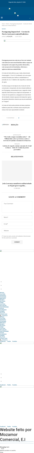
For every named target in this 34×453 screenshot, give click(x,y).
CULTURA (2, 294)
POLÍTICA (2, 312)
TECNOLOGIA (3, 314)
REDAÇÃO (9, 36)
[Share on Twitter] (23, 118)
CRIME (1, 302)
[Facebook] (8, 4)
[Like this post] (20, 118)
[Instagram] (13, 4)
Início (3, 24)
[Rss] (25, 4)
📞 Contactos (3, 315)
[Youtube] (18, 4)
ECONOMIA (3, 297)
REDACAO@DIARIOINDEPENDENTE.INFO (11, 425)
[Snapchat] (23, 4)
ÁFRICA (2, 292)
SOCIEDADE (3, 310)
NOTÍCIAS (2, 301)
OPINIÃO (2, 311)
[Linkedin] (15, 4)
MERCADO (3, 298)
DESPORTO (3, 295)
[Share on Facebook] (22, 118)
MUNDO (2, 300)
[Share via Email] (27, 118)
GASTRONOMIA (4, 307)
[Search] (32, 19)
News (7, 24)
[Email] (20, 4)
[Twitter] (10, 4)
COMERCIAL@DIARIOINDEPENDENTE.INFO (11, 421)
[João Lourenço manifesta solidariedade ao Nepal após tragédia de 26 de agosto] (17, 171)
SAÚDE (2, 308)
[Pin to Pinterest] (25, 118)
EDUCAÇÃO (3, 305)
